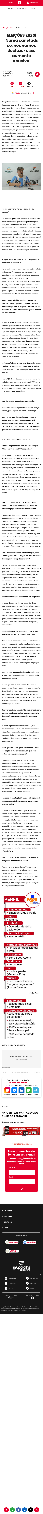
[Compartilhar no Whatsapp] (12, 1509)
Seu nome (12, 1167)
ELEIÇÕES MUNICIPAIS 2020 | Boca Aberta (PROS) (26, 1072)
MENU (11, 3)
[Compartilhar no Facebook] (18, 1509)
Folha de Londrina (6, 1072)
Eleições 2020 (8, 28)
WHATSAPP (10, 9)
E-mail (11, 1177)
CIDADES (33, 9)
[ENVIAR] (22, 1189)
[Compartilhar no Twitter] (30, 1509)
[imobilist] (6, 1509)
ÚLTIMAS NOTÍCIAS (22, 9)
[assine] (36, 1509)
